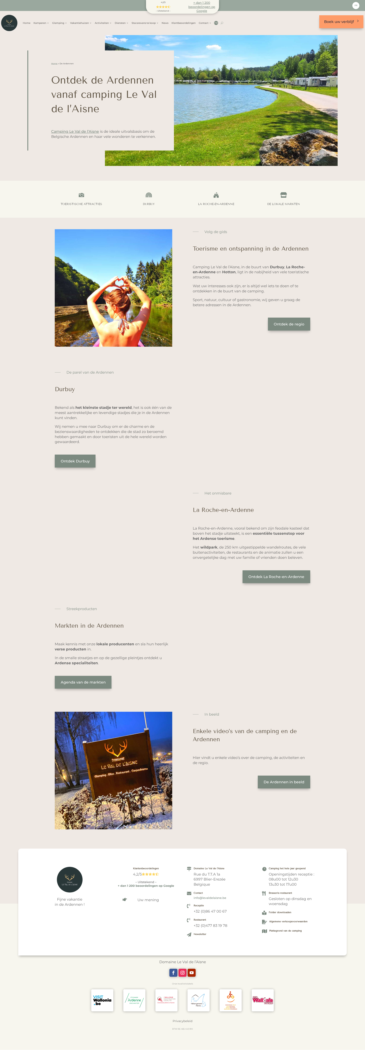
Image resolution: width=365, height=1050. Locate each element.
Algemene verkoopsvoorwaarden (288, 921)
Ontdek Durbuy (75, 461)
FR (356, 5)
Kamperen (40, 23)
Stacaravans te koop (144, 23)
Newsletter (200, 934)
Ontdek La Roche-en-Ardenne (276, 576)
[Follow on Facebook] (173, 973)
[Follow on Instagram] (182, 973)
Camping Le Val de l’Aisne (75, 131)
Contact (203, 23)
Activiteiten (102, 23)
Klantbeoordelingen (184, 23)
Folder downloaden (280, 912)
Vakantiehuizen (79, 23)
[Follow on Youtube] (192, 973)
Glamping (58, 23)
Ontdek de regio (289, 324)
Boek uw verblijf (339, 21)
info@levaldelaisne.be (210, 898)
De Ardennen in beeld (284, 782)
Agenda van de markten (83, 682)
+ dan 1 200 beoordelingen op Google (201, 7)
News (165, 23)
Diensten (120, 23)
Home (26, 23)
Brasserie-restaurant (280, 892)
